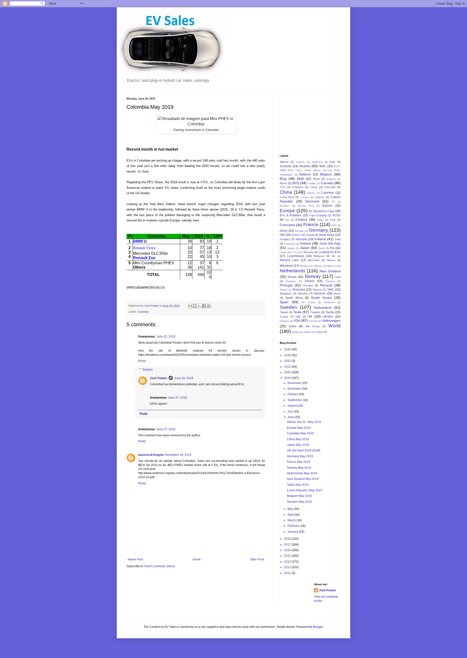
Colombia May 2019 (300, 433)
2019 (288, 378)
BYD (295, 183)
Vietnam (313, 321)
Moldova (304, 266)
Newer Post (135, 559)
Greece (296, 234)
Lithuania (308, 252)
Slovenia (319, 293)
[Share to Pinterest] (208, 305)
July (290, 411)
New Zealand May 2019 (303, 479)
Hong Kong (326, 235)
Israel (323, 243)
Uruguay (284, 321)
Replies (148, 369)
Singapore (286, 293)
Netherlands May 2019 (302, 473)
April (290, 514)
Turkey (284, 316)
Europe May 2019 (299, 428)
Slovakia (303, 293)
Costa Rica (287, 197)
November (294, 388)
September (295, 400)
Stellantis (329, 302)
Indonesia (289, 243)
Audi (332, 161)
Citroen (311, 193)
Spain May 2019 (298, 484)
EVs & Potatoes (290, 215)
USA (297, 320)
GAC (334, 225)
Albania (284, 161)
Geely (283, 230)
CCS (282, 187)
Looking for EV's (330, 252)
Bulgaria (331, 179)
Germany (318, 230)
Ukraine (328, 316)
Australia (285, 166)
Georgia (299, 230)
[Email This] (190, 305)
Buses (283, 183)
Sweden (288, 307)
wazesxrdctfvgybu (151, 455)
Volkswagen (331, 320)
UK (310, 316)
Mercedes (314, 260)
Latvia (283, 252)
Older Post (257, 559)
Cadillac (312, 183)
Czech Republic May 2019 (304, 490)
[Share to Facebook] (204, 305)
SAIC (330, 289)
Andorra (300, 162)
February (293, 526)
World (334, 325)
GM (282, 235)
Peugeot (291, 281)
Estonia (327, 205)
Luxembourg (295, 256)
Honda (310, 234)
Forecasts (287, 225)
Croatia (305, 197)
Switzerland (323, 308)
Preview (308, 285)
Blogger (318, 627)
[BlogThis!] (194, 305)
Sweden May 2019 (299, 501)
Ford (332, 219)
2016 (288, 550)
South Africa (294, 298)
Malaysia (319, 256)
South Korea (321, 298)
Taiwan (284, 312)
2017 (288, 544)
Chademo (297, 187)
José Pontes (158, 378)
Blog (283, 179)
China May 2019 (298, 439)
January (293, 531)
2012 (288, 573)
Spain (284, 302)
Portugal (286, 285)
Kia (332, 248)
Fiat (287, 220)
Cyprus (319, 197)
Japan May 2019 (298, 445)
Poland (309, 281)
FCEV (337, 215)
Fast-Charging (318, 215)
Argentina (317, 162)
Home (197, 559)
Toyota (329, 312)
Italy (337, 243)
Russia (317, 289)
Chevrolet (329, 187)
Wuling (295, 332)
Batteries (305, 174)
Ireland (305, 243)
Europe (287, 210)
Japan (305, 248)
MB (333, 256)
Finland (301, 219)
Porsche (330, 281)
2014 (288, 561)
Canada (327, 183)
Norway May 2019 (299, 467)
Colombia (143, 311)
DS (333, 201)
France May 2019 (298, 462)
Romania (299, 289)
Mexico (331, 260)
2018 (288, 538)
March (291, 520)
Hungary (285, 239)
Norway (313, 276)
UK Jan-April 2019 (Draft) (303, 450)
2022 (288, 361)
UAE (298, 316)
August (292, 405)
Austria (304, 166)
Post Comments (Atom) (159, 566)
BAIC (322, 166)
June (291, 417)
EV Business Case (321, 211)
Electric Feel (306, 205)
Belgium (326, 174)
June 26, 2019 (183, 378)
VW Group (312, 326)
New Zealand (330, 271)
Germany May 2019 (300, 456)
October (293, 394)
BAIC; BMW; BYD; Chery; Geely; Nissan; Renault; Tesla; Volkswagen (310, 170)
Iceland (320, 239)
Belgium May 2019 (299, 496)
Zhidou (308, 332)
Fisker (320, 220)
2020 (288, 372)
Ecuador (284, 205)
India (338, 239)
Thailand (315, 312)
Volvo (292, 326)
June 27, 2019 (177, 397)
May (290, 509)
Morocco (332, 266)
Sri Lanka (308, 302)
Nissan (292, 277)
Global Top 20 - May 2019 (304, 422)
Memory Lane (289, 260)
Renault (326, 285)
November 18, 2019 (178, 455)
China (286, 192)
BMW (300, 179)
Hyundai (301, 239)
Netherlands (292, 270)
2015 (288, 555)
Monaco (318, 266)
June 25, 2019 (165, 336)
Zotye (319, 331)
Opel (338, 276)
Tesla (297, 312)
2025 (288, 355)
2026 (288, 349)
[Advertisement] (304, 121)
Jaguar (291, 248)
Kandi (321, 248)
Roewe (283, 289)
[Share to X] (199, 305)
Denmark (312, 201)
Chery (313, 187)
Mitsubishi (286, 265)
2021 (288, 366)
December (294, 383)
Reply (142, 361)
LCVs (295, 252)
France (310, 224)
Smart (337, 293)
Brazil (316, 178)
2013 (288, 567)
